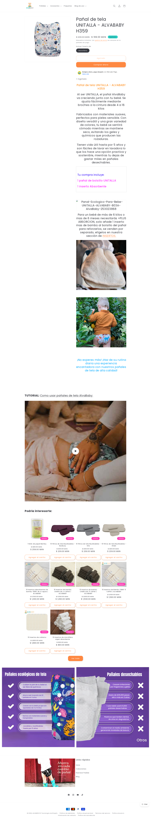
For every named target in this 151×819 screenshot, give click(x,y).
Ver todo (75, 658)
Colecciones (81, 769)
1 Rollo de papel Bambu (37, 544)
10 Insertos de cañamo (37, 637)
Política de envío (118, 813)
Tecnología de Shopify (49, 813)
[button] (43, 6)
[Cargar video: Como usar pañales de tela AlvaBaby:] (75, 451)
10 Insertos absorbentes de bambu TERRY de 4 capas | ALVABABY (37, 591)
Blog (78, 777)
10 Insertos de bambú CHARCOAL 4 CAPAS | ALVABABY (62, 591)
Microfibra (83, 50)
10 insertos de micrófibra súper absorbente (63, 638)
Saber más (85, 74)
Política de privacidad (85, 813)
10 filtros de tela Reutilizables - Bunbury (62, 545)
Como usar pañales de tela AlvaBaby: (66, 395)
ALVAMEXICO (37, 813)
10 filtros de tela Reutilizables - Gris (88, 545)
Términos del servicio (102, 813)
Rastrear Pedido (82, 773)
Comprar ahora (101, 64)
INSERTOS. (109, 236)
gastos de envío (101, 40)
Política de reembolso (67, 813)
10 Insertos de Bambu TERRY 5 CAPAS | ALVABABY (114, 590)
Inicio (78, 765)
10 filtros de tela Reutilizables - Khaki (114, 545)
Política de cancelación (86, 815)
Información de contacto (67, 815)
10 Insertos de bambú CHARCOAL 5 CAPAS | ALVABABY (88, 591)
